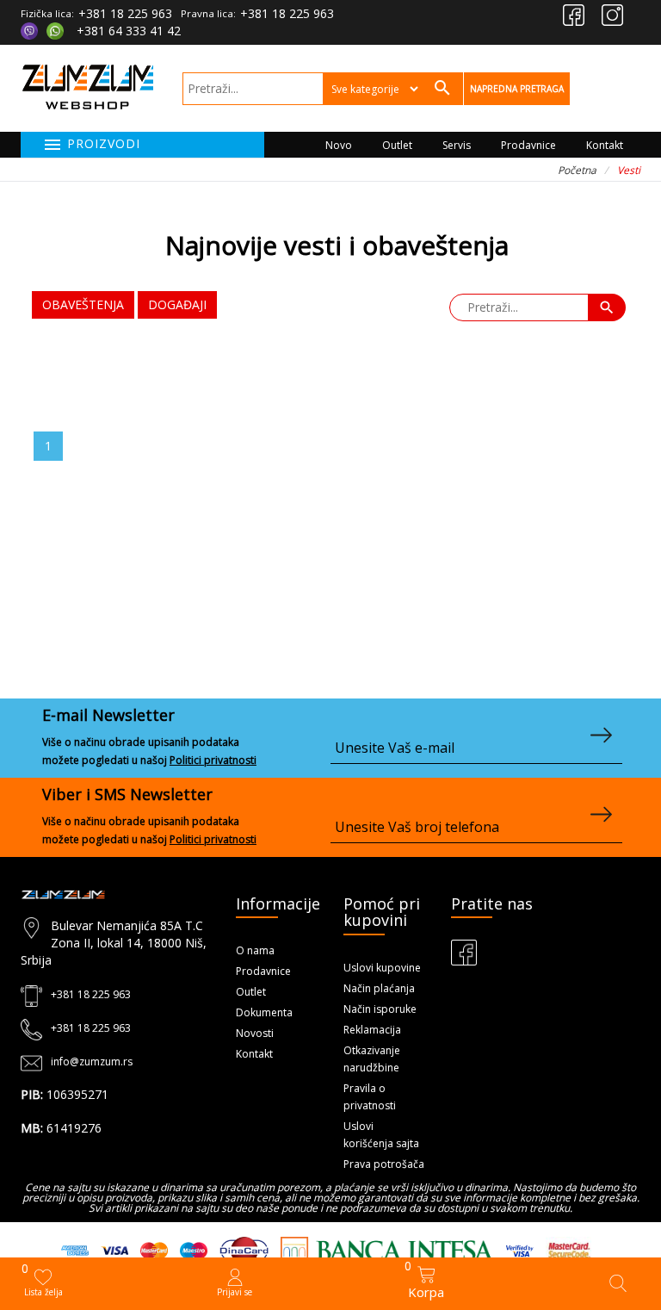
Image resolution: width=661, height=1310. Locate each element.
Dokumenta (264, 1012)
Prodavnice (528, 145)
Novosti (255, 1033)
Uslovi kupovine (382, 967)
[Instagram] (612, 15)
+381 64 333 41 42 (129, 30)
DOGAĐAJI (177, 304)
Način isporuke (380, 1009)
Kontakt (604, 145)
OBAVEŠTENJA (83, 304)
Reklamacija (372, 1029)
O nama (255, 950)
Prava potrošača (383, 1164)
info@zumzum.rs (92, 1061)
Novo (338, 145)
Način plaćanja (379, 988)
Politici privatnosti (213, 760)
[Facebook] (573, 15)
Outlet (397, 145)
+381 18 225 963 (125, 13)
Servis (456, 145)
